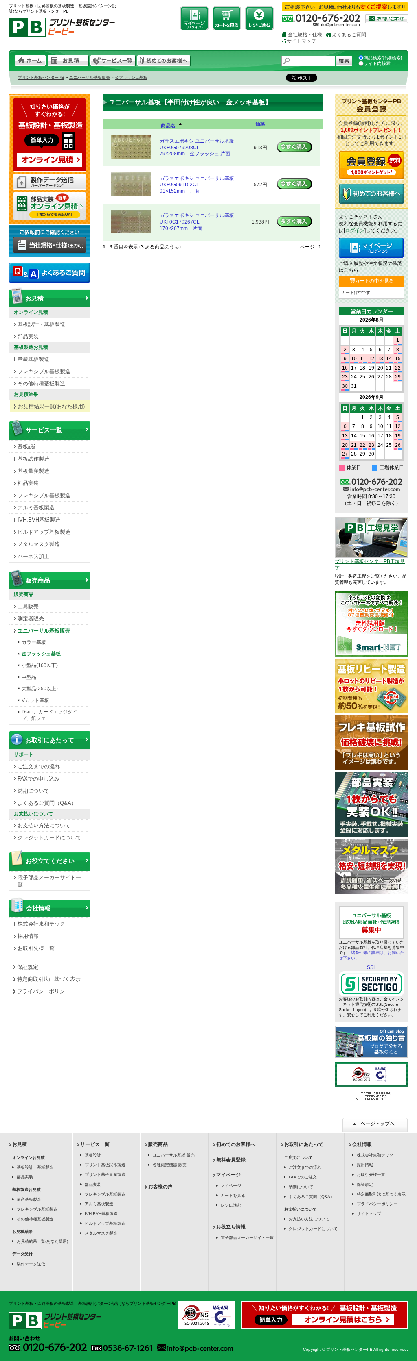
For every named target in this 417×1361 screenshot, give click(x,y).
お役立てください (50, 860)
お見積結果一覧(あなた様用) (51, 406)
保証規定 (27, 967)
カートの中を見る (374, 281)
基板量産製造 (33, 471)
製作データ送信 (31, 1264)
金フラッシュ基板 (131, 77)
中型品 (29, 677)
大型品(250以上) (40, 688)
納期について (33, 791)
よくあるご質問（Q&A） (47, 803)
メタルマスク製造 (39, 544)
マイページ (228, 1175)
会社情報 (38, 907)
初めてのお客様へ (235, 1144)
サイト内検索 (377, 63)
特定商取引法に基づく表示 (49, 979)
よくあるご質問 (349, 34)
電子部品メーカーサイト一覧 (49, 880)
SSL (371, 967)
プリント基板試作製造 (105, 1165)
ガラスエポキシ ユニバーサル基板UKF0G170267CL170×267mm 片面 (197, 222)
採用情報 (28, 936)
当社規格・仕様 (305, 34)
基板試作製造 (33, 459)
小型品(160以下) (40, 665)
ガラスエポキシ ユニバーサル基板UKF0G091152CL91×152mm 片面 (197, 185)
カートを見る (233, 1195)
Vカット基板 (35, 700)
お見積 (34, 298)
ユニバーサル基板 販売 (174, 1155)
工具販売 (28, 606)
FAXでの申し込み (38, 779)
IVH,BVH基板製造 (39, 520)
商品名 (168, 125)
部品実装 (28, 336)
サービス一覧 (44, 429)
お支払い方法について (44, 825)
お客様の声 (160, 1186)
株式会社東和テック (41, 924)
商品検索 (373, 57)
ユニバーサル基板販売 (89, 77)
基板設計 (28, 447)
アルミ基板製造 (36, 507)
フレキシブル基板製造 (44, 371)
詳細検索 (392, 57)
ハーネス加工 (33, 556)
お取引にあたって (49, 740)
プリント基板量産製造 (105, 1174)
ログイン (354, 230)
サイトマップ (301, 41)
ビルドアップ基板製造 (44, 532)
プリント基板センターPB (41, 77)
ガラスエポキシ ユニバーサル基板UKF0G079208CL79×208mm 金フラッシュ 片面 (197, 147)
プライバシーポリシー (43, 991)
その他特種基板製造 (41, 383)
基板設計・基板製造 (41, 324)
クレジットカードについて (49, 838)
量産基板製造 (33, 359)
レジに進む (231, 1205)
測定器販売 (31, 618)
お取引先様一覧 (36, 948)
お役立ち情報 (231, 1227)
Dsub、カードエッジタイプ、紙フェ (49, 715)
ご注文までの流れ (39, 766)
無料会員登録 (231, 1160)
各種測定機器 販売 (170, 1165)
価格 (260, 124)
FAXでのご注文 (303, 1177)
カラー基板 (34, 642)
